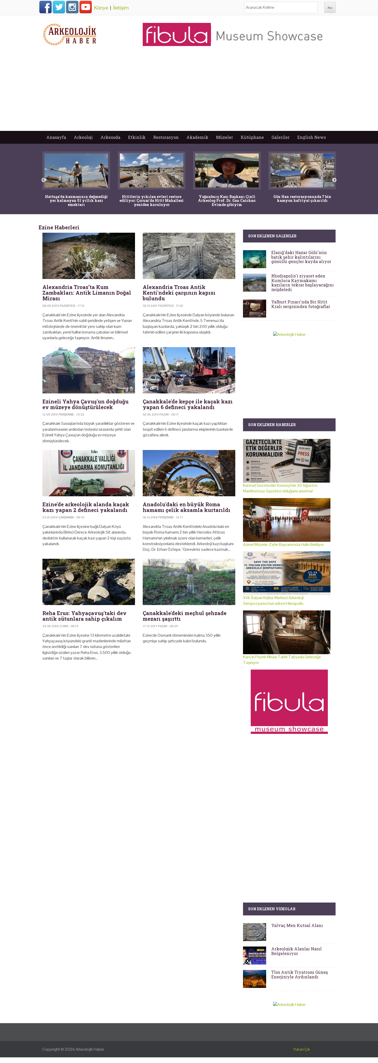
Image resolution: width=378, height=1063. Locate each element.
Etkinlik (137, 137)
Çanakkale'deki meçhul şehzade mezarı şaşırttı (185, 616)
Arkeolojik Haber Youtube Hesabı (85, 7)
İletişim (121, 7)
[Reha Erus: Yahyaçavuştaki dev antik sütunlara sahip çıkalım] (88, 582)
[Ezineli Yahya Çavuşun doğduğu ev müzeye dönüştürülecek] (88, 370)
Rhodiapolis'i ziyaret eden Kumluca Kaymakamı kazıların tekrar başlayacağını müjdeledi (302, 282)
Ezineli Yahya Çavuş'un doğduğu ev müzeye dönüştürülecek (85, 404)
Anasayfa (56, 137)
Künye (101, 7)
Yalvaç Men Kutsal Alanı (297, 925)
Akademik (197, 137)
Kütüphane (252, 137)
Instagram (72, 7)
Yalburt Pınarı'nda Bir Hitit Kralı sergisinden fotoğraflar (300, 304)
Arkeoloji (83, 137)
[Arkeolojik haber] (70, 33)
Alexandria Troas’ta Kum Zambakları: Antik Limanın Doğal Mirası (86, 293)
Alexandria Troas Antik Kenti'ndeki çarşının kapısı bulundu (179, 293)
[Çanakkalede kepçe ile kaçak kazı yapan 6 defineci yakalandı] (189, 370)
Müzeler (224, 137)
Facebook (45, 7)
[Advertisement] (189, 92)
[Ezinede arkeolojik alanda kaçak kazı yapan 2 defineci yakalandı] (88, 473)
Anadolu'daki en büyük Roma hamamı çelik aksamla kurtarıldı (186, 507)
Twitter (59, 7)
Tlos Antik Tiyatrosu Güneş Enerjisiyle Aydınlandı (299, 974)
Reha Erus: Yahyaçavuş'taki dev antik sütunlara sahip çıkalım (84, 616)
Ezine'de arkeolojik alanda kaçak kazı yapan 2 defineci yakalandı (85, 507)
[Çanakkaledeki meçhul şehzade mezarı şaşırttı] (189, 582)
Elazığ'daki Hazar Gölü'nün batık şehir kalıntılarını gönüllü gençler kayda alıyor (301, 257)
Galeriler (281, 137)
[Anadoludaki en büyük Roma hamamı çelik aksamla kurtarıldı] (189, 473)
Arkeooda (110, 137)
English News (311, 137)
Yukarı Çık (301, 1049)
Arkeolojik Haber (90, 1049)
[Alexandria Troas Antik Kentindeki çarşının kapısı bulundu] (189, 256)
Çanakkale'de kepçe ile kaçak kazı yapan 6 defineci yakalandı (188, 404)
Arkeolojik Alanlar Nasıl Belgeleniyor (296, 951)
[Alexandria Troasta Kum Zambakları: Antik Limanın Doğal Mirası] (88, 256)
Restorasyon (166, 137)
